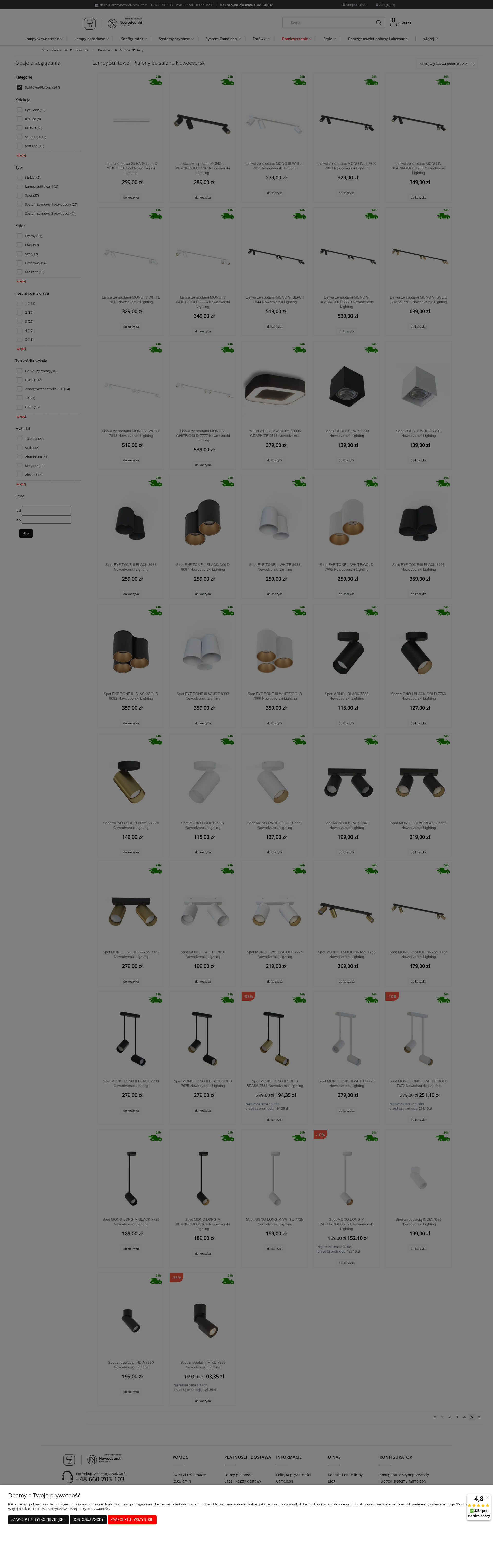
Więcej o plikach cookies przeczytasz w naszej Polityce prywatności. (59, 1508)
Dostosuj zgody (88, 1520)
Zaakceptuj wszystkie (132, 1520)
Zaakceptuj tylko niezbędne (38, 1520)
